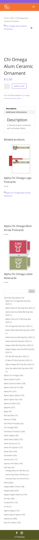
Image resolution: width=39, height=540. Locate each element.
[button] (31, 28)
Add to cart (19, 86)
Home (6, 18)
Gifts (12, 18)
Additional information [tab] (16, 112)
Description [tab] (11, 108)
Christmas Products (10, 98)
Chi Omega (26, 95)
